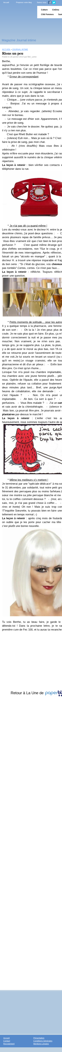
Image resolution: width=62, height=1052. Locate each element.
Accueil (6, 2)
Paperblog (17, 12)
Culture (44, 10)
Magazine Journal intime (19, 40)
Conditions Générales (42, 1041)
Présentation (38, 1038)
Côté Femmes (47, 14)
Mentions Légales (41, 1044)
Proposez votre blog (24, 2)
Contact (6, 1041)
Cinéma (55, 10)
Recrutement (8, 1044)
